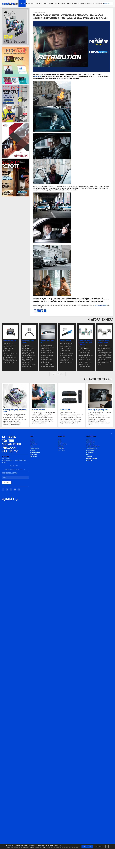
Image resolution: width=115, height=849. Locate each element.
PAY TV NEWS (61, 450)
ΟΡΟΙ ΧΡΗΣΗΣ (33, 456)
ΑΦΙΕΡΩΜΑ (89, 440)
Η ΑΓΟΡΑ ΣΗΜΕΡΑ (62, 444)
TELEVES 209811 (65, 340)
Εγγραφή (6, 482)
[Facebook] (3, 489)
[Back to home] (10, 3)
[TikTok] (7, 489)
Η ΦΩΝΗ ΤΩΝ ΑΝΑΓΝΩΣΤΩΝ (92, 446)
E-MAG (51, 3)
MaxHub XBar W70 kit (47, 341)
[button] (112, 433)
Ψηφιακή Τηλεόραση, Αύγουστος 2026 (14, 411)
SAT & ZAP (60, 446)
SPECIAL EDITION (59, 3)
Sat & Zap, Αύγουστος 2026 (98, 410)
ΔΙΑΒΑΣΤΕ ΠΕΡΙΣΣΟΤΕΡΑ (57, 374)
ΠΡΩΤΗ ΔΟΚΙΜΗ (90, 452)
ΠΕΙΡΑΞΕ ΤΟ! (89, 460)
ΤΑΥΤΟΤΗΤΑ (75, 3)
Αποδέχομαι (87, 846)
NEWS (59, 440)
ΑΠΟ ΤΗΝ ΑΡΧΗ (90, 444)
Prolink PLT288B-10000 (28, 341)
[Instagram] (11, 489)
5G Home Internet (38, 410)
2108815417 (14, 466)
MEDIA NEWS (61, 448)
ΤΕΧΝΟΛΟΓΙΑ (89, 456)
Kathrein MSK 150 (9, 340)
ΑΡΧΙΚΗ (15, 3)
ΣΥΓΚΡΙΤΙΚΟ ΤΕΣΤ (90, 442)
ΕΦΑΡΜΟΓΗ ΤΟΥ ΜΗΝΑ (91, 458)
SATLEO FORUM (97, 3)
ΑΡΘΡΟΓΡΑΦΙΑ (33, 444)
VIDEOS (68, 3)
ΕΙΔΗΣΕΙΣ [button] (22, 3)
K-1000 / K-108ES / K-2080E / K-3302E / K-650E (85, 342)
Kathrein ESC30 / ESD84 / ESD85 (103, 341)
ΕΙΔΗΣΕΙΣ (32, 442)
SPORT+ (60, 442)
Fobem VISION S (65, 410)
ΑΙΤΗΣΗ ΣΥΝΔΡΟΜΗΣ (86, 3)
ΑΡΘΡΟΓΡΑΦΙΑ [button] (30, 3)
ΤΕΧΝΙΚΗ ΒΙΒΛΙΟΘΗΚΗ (91, 448)
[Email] (19, 489)
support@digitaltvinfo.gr (13, 469)
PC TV (87, 454)
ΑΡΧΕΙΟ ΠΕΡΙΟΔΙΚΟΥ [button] (42, 3)
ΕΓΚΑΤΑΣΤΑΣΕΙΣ (90, 450)
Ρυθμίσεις (99, 846)
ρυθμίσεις (74, 847)
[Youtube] (15, 489)
